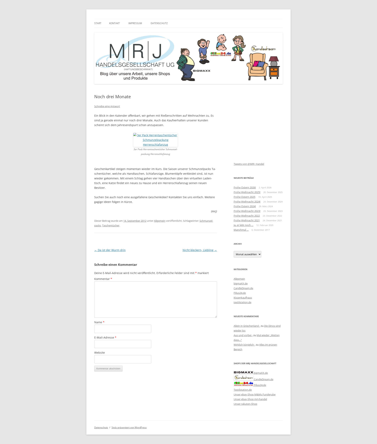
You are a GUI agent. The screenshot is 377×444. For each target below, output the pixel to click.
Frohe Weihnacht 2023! (247, 211)
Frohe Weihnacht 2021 (247, 220)
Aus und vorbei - (243, 335)
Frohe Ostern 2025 (244, 197)
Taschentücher (110, 225)
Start (97, 23)
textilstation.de (242, 302)
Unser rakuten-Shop (245, 404)
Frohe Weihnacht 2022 (247, 215)
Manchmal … (241, 230)
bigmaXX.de (241, 283)
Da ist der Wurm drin (110, 250)
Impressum (135, 23)
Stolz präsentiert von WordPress (129, 427)
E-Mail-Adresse (105, 337)
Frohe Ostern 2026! (245, 187)
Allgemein (159, 220)
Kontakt (114, 23)
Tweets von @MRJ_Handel (249, 164)
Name (99, 322)
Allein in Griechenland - (247, 326)
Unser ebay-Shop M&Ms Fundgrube (254, 394)
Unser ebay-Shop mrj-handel (250, 399)
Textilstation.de (243, 389)
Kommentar (103, 279)
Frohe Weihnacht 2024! (247, 201)
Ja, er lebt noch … (243, 225)
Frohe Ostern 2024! (245, 206)
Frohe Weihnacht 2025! (247, 192)
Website (99, 352)
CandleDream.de (243, 288)
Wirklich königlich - (244, 344)
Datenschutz (159, 23)
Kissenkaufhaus (243, 297)
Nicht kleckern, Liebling (200, 250)
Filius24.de (240, 293)
